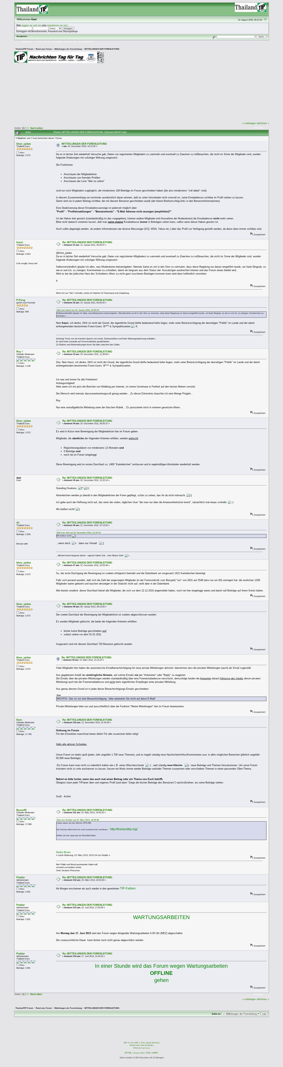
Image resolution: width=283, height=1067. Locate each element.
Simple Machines (153, 1043)
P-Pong (20, 300)
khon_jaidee (23, 143)
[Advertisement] (141, 92)
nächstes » (263, 123)
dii (17, 522)
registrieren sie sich (57, 25)
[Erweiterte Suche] (213, 37)
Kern (19, 719)
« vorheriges (249, 123)
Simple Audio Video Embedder (141, 1045)
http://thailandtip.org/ (123, 829)
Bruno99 (21, 810)
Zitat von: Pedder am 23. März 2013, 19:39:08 (78, 820)
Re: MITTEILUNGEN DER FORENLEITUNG (87, 242)
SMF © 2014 (140, 1043)
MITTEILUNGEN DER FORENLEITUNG (84, 143)
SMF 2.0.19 (128, 1043)
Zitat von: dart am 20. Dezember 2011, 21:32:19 (79, 533)
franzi (19, 242)
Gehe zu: (216, 1014)
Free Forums (145, 1048)
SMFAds (136, 1048)
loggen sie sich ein (31, 25)
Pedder (20, 877)
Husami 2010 (139, 1053)
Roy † (19, 351)
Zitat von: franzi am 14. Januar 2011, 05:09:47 (78, 310)
